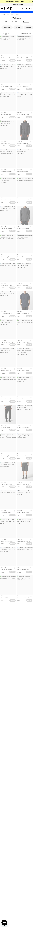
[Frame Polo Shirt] (25, 300)
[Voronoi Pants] (8, 187)
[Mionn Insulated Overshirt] (8, 73)
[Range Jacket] (8, 386)
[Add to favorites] (14, 56)
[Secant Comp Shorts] (25, 272)
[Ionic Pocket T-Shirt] (25, 101)
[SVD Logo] (8, 8)
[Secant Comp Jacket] (25, 243)
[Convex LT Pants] (25, 187)
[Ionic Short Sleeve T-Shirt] (8, 101)
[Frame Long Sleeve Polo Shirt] (8, 243)
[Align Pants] (8, 414)
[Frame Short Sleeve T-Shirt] (25, 499)
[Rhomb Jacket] (25, 556)
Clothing (28, 27)
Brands (7, 14)
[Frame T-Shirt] (25, 329)
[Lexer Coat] (8, 499)
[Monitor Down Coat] (8, 44)
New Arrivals (7, 27)
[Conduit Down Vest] (25, 158)
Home (2, 14)
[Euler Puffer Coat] (25, 386)
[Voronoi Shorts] (8, 272)
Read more (26, 22)
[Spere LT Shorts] (25, 471)
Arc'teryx (12, 14)
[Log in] (26, 8)
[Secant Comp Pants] (25, 73)
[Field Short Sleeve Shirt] (8, 300)
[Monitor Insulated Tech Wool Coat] (25, 130)
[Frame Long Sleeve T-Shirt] (8, 215)
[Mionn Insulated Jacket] (25, 44)
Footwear (18, 27)
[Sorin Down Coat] (8, 130)
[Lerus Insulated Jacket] (8, 158)
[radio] (2, 33)
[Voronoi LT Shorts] (8, 584)
